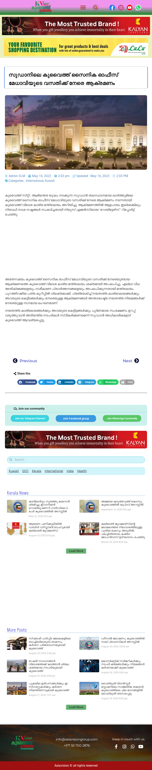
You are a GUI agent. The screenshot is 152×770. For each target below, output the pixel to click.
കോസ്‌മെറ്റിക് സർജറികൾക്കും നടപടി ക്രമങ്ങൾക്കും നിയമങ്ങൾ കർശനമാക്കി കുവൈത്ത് (122, 664)
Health (82, 471)
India (70, 471)
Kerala (36, 471)
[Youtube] (140, 746)
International (35, 181)
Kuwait (50, 181)
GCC (25, 471)
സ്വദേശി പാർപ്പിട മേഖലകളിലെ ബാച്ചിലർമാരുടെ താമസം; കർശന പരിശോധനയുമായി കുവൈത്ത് (50, 643)
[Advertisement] (76, 247)
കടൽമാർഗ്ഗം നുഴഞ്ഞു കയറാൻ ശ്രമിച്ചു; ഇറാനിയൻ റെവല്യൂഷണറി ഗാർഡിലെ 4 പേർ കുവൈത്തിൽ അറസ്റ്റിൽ (49, 506)
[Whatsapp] (132, 746)
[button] (83, 7)
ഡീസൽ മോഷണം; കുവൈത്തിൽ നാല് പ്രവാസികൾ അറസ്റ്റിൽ (123, 640)
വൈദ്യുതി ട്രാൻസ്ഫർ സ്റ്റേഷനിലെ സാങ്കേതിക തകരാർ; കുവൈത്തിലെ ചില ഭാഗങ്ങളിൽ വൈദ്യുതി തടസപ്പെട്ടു (122, 688)
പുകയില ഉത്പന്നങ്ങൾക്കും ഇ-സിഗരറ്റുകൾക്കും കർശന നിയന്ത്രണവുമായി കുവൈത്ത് (49, 687)
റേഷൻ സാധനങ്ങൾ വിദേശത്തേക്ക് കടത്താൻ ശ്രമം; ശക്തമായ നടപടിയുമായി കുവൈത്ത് (49, 666)
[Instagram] (124, 746)
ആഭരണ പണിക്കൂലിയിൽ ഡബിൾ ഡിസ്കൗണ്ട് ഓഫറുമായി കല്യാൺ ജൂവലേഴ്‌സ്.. (49, 527)
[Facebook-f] (116, 746)
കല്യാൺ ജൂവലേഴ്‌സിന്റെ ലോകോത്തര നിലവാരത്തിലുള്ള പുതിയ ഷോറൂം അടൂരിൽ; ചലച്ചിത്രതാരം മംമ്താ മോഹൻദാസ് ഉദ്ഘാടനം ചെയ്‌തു (123, 530)
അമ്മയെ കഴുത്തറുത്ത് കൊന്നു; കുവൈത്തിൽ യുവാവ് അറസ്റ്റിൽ (122, 503)
